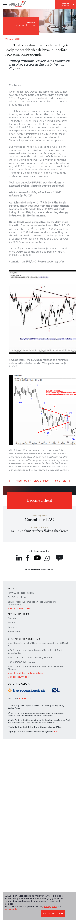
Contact (50, 796)
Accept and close (50, 915)
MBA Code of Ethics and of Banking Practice (35, 736)
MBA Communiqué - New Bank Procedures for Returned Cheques (36, 747)
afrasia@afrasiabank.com (39, 599)
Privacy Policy (16, 798)
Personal (14, 693)
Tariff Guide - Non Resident (24, 666)
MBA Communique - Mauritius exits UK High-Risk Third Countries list (37, 730)
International (16, 708)
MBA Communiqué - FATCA (24, 741)
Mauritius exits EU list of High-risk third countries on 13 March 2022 (37, 722)
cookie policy (26, 910)
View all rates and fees (22, 683)
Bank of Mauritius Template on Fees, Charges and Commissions (38, 677)
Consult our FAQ (39, 582)
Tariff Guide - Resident (22, 670)
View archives (41, 539)
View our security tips (21, 757)
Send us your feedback (32, 796)
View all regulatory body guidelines (29, 753)
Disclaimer (14, 796)
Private (13, 698)
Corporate (15, 703)
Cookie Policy (32, 798)
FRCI (62, 828)
